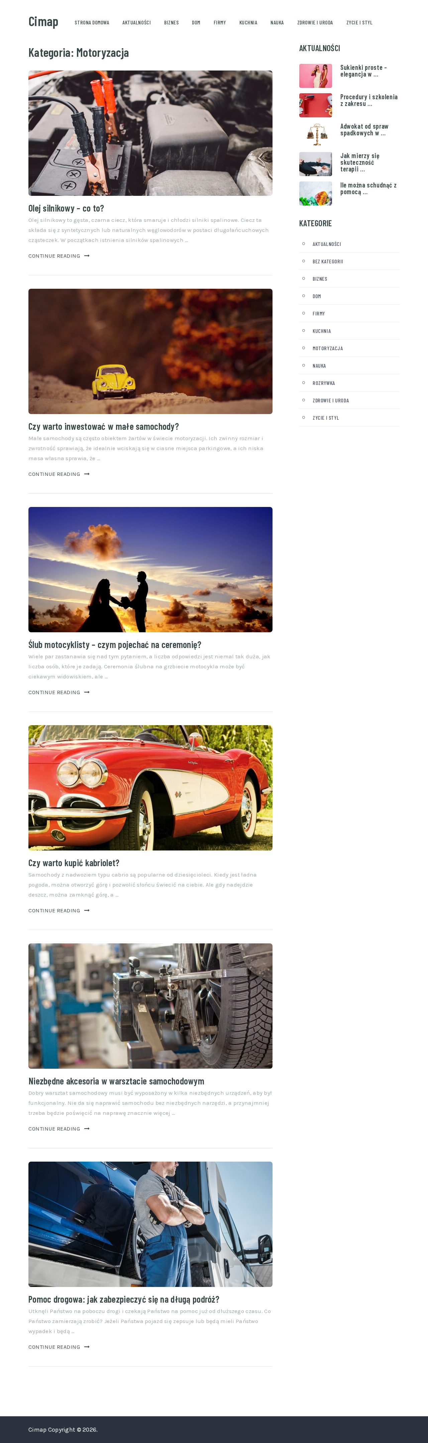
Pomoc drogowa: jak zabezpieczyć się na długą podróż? (123, 1299)
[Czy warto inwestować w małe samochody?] (150, 351)
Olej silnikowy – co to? (66, 208)
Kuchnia (248, 22)
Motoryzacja (328, 348)
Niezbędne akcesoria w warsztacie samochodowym (116, 1080)
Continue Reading (54, 256)
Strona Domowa (92, 22)
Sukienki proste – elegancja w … (363, 70)
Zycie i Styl (359, 22)
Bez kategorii (328, 261)
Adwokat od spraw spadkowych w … (364, 129)
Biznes (171, 22)
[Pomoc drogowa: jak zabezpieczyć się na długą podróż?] (150, 1224)
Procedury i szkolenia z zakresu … (369, 100)
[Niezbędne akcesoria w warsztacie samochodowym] (150, 1006)
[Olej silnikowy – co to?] (150, 133)
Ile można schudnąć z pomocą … (368, 188)
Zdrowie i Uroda (315, 22)
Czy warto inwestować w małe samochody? (103, 426)
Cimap (43, 20)
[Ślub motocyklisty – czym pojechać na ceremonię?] (150, 569)
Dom (196, 22)
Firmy (220, 22)
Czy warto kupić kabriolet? (74, 862)
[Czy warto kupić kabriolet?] (150, 787)
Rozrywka (324, 383)
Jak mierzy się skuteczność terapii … (360, 162)
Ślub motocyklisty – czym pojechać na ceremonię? (115, 644)
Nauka (277, 22)
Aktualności (136, 22)
